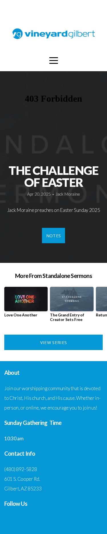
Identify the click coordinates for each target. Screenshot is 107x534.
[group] (26, 304)
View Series (53, 342)
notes (53, 235)
